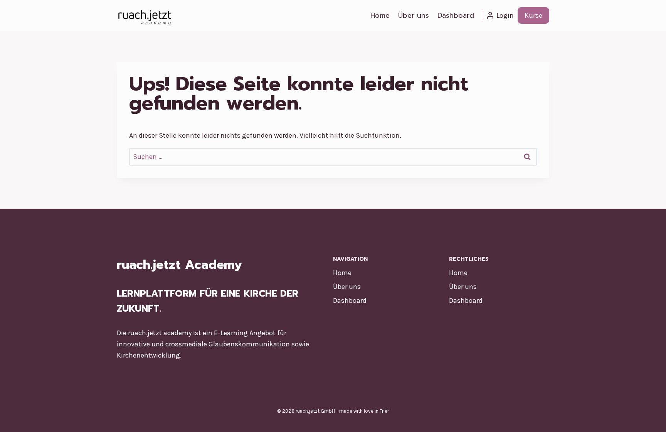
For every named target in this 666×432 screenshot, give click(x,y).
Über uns (413, 15)
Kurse (533, 15)
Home (380, 15)
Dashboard (455, 15)
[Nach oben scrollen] (648, 418)
